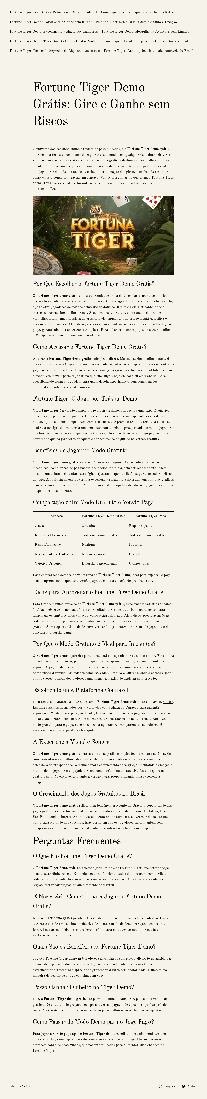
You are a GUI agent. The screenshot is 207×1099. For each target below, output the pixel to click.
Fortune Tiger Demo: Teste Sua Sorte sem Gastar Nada (53, 41)
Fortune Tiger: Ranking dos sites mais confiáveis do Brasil (148, 51)
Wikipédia (43, 335)
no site (168, 702)
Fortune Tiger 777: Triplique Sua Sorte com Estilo (135, 12)
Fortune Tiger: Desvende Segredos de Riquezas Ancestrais (55, 51)
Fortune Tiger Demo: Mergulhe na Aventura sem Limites (145, 31)
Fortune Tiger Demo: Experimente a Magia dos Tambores (54, 31)
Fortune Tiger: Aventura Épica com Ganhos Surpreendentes (145, 41)
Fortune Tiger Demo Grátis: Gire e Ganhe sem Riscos (51, 22)
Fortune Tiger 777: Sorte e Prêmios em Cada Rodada (51, 12)
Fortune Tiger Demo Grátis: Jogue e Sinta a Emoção (136, 22)
